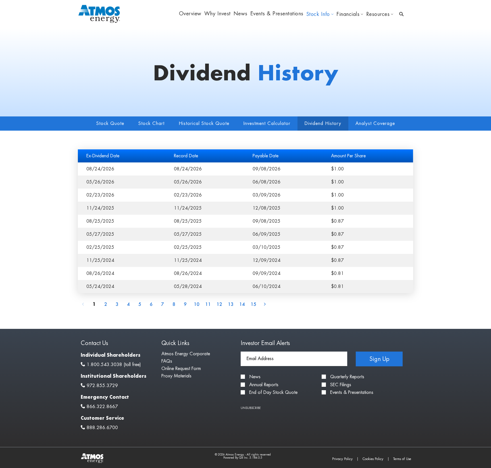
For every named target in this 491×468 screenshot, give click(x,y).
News (255, 377)
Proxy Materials (176, 376)
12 (219, 304)
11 (208, 304)
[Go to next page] (265, 304)
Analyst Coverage (375, 123)
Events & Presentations (351, 392)
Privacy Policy (342, 459)
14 (242, 304)
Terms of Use (402, 459)
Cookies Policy (373, 459)
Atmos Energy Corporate (185, 354)
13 (231, 304)
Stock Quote (110, 123)
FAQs (166, 361)
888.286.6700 (102, 427)
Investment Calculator (267, 123)
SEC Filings (340, 385)
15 (253, 304)
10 (196, 304)
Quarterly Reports (347, 377)
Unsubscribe (251, 408)
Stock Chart (151, 123)
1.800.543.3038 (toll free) (114, 364)
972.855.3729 (102, 385)
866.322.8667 (102, 406)
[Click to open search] (401, 14)
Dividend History (323, 123)
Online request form (181, 368)
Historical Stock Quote (204, 123)
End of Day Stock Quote (273, 392)
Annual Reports (263, 385)
